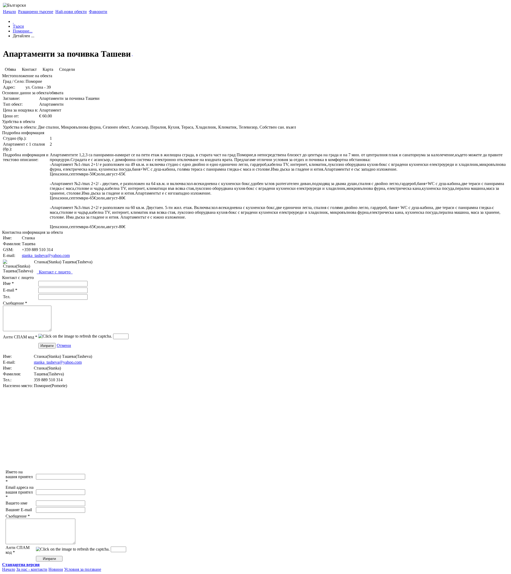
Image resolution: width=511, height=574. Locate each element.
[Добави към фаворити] (132, 54)
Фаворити (98, 11)
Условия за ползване (82, 569)
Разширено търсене (35, 11)
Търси (18, 26)
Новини (55, 569)
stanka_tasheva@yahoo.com (46, 255)
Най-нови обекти (71, 11)
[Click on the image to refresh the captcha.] (75, 336)
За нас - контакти (31, 569)
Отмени (64, 345)
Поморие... (22, 31)
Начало (9, 11)
